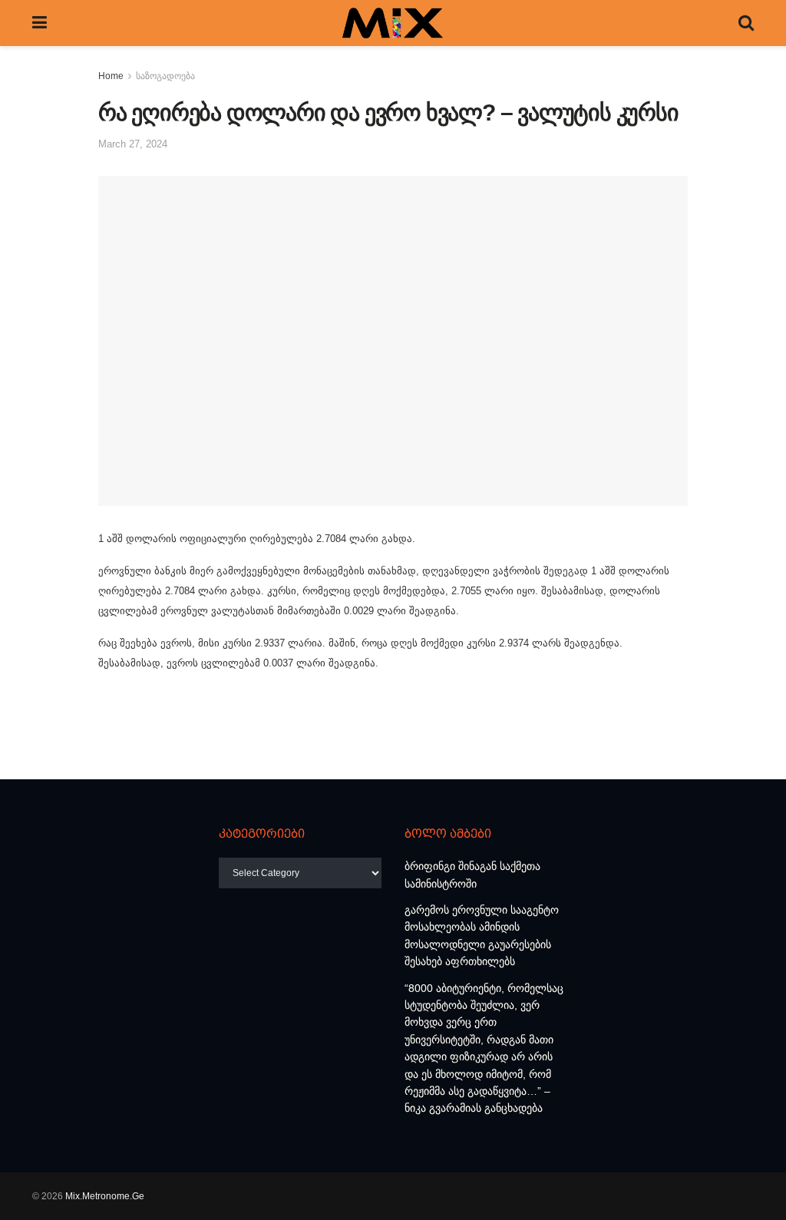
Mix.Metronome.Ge (104, 1196)
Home (111, 76)
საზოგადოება (165, 76)
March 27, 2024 (132, 144)
